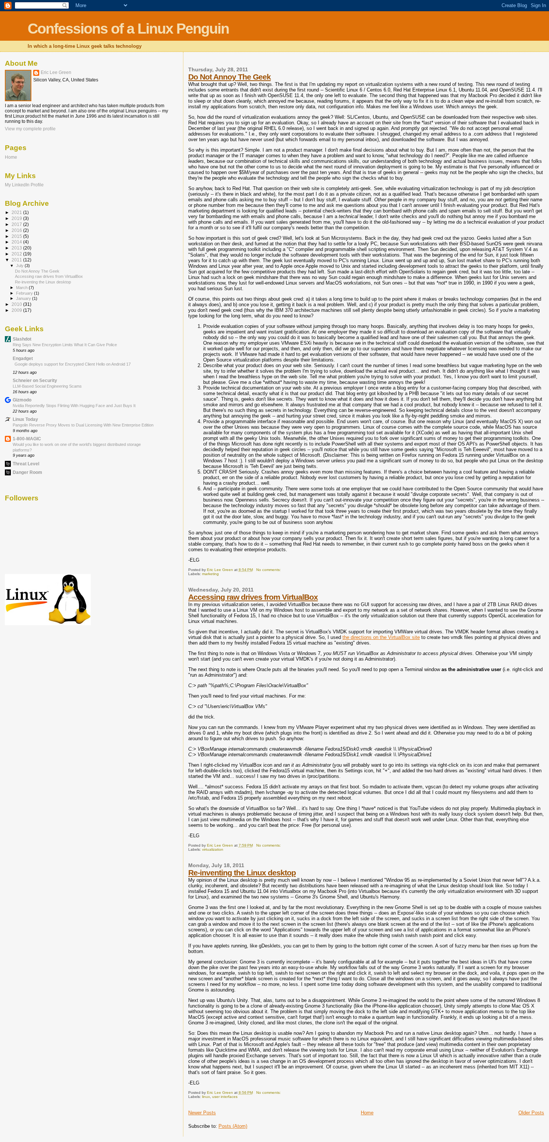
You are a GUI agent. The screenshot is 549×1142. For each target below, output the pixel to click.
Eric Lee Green (56, 72)
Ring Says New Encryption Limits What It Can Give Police (65, 344)
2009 (17, 310)
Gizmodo (22, 399)
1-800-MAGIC (27, 438)
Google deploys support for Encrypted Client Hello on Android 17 (73, 364)
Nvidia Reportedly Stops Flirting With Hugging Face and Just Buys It (74, 405)
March (22, 287)
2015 (17, 236)
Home (367, 1112)
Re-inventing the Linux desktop (242, 872)
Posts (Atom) (232, 1126)
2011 (17, 259)
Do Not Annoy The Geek (229, 76)
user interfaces (225, 1097)
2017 (17, 224)
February (25, 293)
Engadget (23, 358)
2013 (17, 247)
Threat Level (26, 463)
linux (206, 1097)
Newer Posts (202, 1112)
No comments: (269, 570)
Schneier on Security (35, 380)
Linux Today (25, 419)
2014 (17, 241)
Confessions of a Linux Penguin (128, 29)
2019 (17, 218)
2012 (17, 253)
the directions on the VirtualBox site (381, 637)
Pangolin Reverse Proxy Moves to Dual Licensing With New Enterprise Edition (83, 425)
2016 (17, 230)
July (20, 265)
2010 (17, 304)
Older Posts (531, 1112)
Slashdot (22, 338)
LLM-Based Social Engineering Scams (47, 386)
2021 (17, 212)
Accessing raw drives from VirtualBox (253, 597)
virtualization (212, 849)
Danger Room (27, 472)
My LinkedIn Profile (24, 184)
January (24, 298)
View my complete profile (30, 128)
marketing (210, 574)
